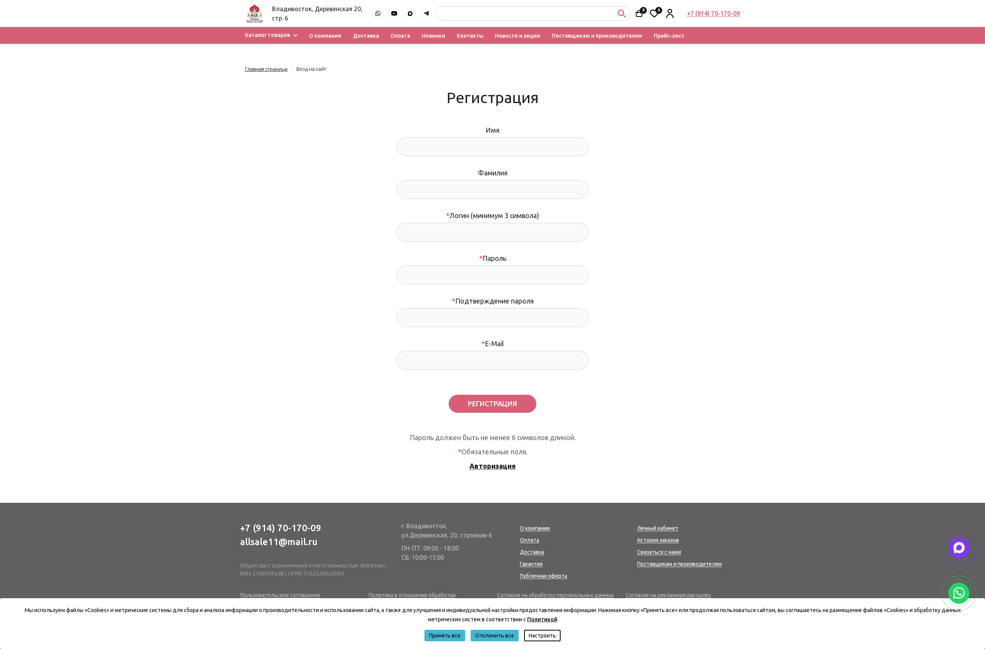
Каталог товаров (267, 35)
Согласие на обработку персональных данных (555, 595)
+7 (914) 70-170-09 (280, 528)
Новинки (433, 36)
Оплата (400, 36)
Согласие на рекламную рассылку (668, 595)
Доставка (366, 36)
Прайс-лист (669, 36)
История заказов (658, 540)
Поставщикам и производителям (597, 36)
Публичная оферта (543, 576)
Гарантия (531, 564)
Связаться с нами (659, 552)
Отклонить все (494, 635)
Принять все (445, 635)
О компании (325, 36)
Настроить (542, 635)
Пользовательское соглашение (280, 595)
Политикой (542, 619)
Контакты (470, 36)
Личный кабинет (657, 528)
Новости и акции (517, 36)
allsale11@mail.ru (278, 542)
